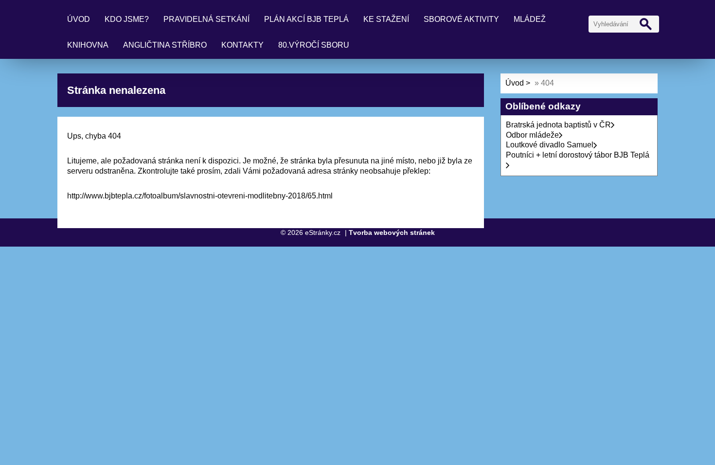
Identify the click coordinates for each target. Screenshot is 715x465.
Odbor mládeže (532, 135)
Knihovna (87, 45)
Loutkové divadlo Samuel (549, 145)
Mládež (530, 19)
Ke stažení (386, 19)
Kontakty (242, 45)
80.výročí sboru (313, 45)
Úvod (78, 19)
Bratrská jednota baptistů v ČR (558, 125)
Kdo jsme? (127, 19)
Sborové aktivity (461, 19)
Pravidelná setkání (206, 19)
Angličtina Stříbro (165, 45)
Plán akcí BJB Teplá (306, 19)
